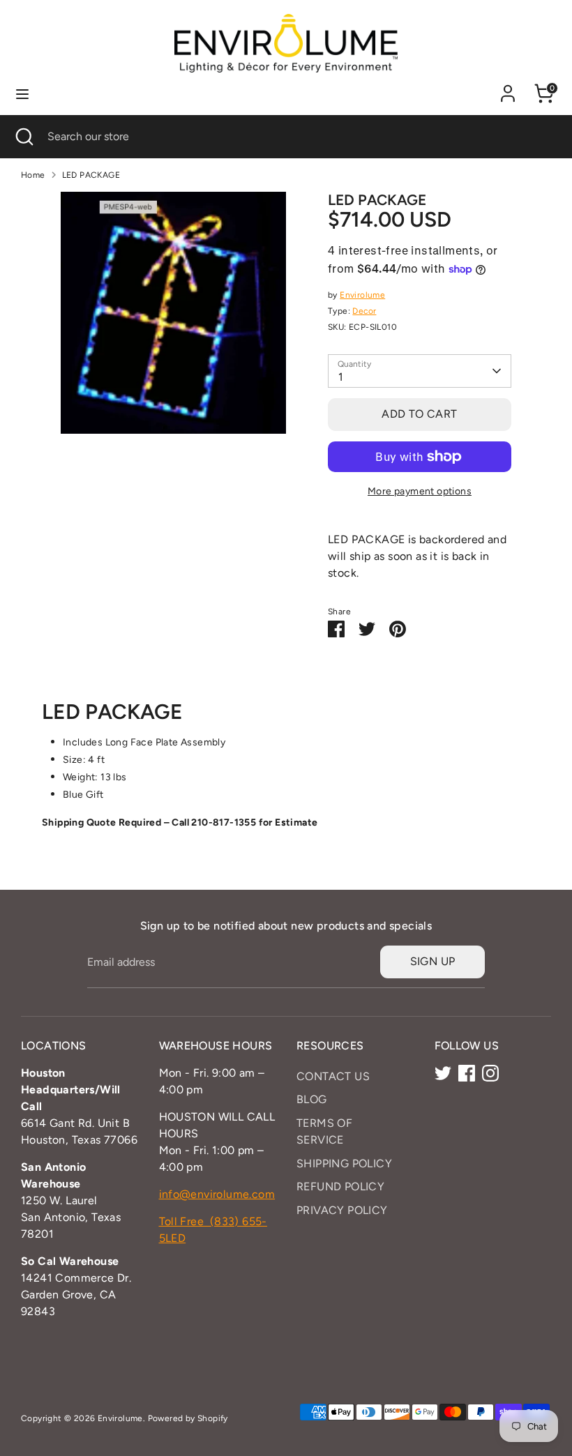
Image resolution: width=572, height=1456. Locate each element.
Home (33, 175)
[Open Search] (23, 136)
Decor (364, 311)
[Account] (508, 87)
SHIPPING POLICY (344, 1163)
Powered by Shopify (188, 1418)
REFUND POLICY (340, 1186)
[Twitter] (443, 1073)
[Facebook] (466, 1073)
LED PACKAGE (91, 175)
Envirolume (362, 295)
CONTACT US (333, 1076)
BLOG (311, 1099)
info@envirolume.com (217, 1194)
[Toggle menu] (22, 93)
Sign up (433, 961)
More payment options (420, 491)
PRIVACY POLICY (342, 1210)
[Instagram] (490, 1073)
